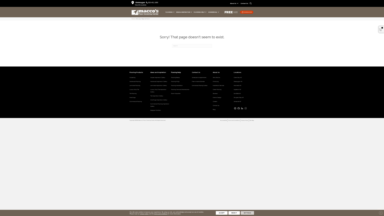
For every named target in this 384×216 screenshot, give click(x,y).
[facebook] (238, 108)
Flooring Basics (175, 77)
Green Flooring (217, 89)
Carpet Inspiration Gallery (157, 77)
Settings (247, 213)
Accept (222, 213)
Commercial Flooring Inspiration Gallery (159, 105)
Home (133, 19)
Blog (214, 109)
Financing (216, 81)
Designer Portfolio (155, 110)
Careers (215, 101)
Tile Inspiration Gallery (156, 96)
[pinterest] (235, 108)
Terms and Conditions (234, 120)
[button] (237, 3)
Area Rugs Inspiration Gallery (158, 100)
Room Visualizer (175, 93)
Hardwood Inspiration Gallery (158, 81)
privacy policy (144, 214)
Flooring (169, 12)
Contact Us (244, 3)
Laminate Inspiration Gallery (158, 85)
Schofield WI (237, 93)
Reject (234, 213)
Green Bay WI (238, 77)
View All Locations (140, 5)
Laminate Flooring (135, 85)
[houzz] (242, 108)
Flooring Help (199, 12)
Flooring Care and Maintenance (180, 89)
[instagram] (245, 108)
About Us (233, 3)
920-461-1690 (153, 2)
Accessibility (223, 120)
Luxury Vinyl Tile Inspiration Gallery (158, 91)
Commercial (212, 12)
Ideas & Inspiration (183, 12)
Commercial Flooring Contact (199, 85)
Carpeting (132, 77)
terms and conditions (160, 214)
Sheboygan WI (238, 81)
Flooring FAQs (175, 81)
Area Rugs (133, 97)
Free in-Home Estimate (198, 81)
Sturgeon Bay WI (239, 97)
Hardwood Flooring (135, 81)
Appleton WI (237, 89)
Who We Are (216, 77)
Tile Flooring (133, 93)
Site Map (251, 120)
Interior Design (217, 97)
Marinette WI (237, 85)
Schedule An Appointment (199, 77)
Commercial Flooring (136, 101)
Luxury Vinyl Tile (134, 89)
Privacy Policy (244, 120)
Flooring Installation (177, 85)
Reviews (215, 93)
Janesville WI (237, 101)
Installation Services (218, 85)
